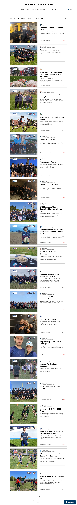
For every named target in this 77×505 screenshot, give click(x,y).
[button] (65, 18)
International (30, 18)
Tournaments (21, 18)
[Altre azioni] (64, 24)
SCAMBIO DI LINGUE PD (39, 4)
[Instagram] (39, 497)
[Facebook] (37, 497)
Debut (37, 18)
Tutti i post (12, 18)
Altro (42, 18)
